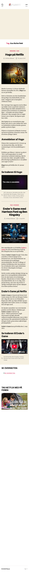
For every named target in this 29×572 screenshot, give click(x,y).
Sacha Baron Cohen (18, 197)
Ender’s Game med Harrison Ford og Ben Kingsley (14, 211)
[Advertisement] (14, 24)
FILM (18, 50)
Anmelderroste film (18, 192)
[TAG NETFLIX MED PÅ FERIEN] (14, 401)
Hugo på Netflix (14, 54)
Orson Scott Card (15, 358)
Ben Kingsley (13, 194)
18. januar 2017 (22, 58)
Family (13, 196)
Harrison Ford (7, 358)
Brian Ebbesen (10, 58)
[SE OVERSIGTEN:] (14, 377)
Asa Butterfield (7, 356)
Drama (9, 196)
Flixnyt (8, 569)
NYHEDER (16, 205)
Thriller (5, 360)
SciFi (22, 358)
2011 (5, 192)
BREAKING (13, 50)
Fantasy (18, 196)
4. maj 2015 (22, 218)
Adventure (9, 192)
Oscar (10, 197)
